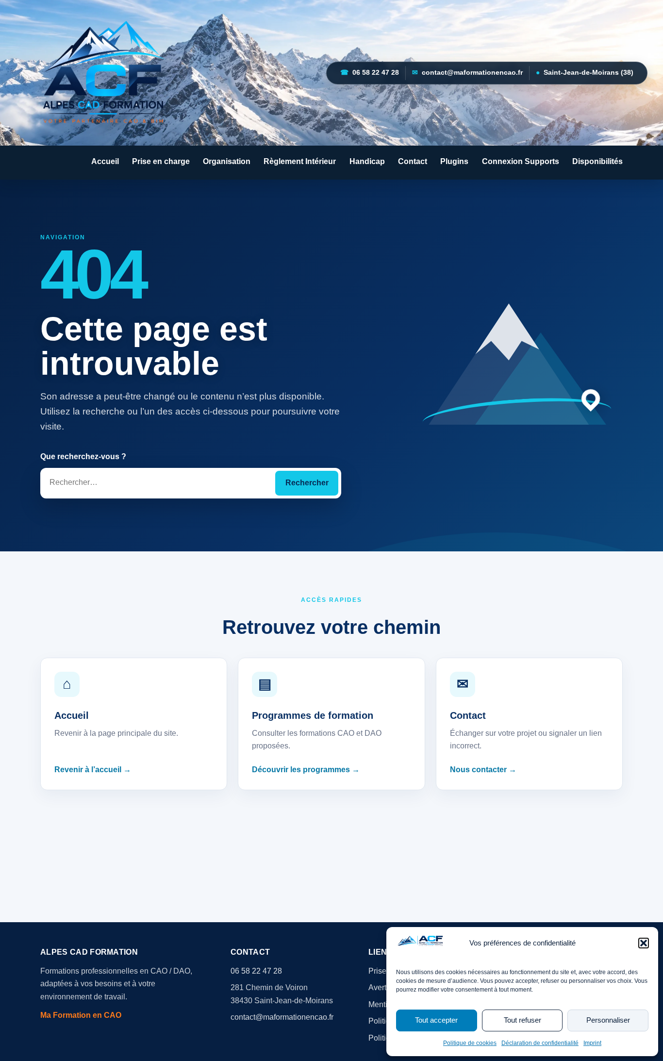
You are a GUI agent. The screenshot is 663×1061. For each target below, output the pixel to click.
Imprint (592, 1043)
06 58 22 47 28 (369, 72)
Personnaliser (608, 1020)
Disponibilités (597, 161)
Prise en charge (161, 161)
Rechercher (307, 483)
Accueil (105, 161)
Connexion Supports (520, 161)
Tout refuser (522, 1020)
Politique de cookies (470, 1043)
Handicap (367, 161)
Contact (412, 161)
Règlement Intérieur (300, 161)
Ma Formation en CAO (80, 1015)
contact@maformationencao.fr (467, 72)
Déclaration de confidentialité (540, 1043)
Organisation (226, 161)
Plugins (454, 161)
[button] (643, 943)
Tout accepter (436, 1020)
